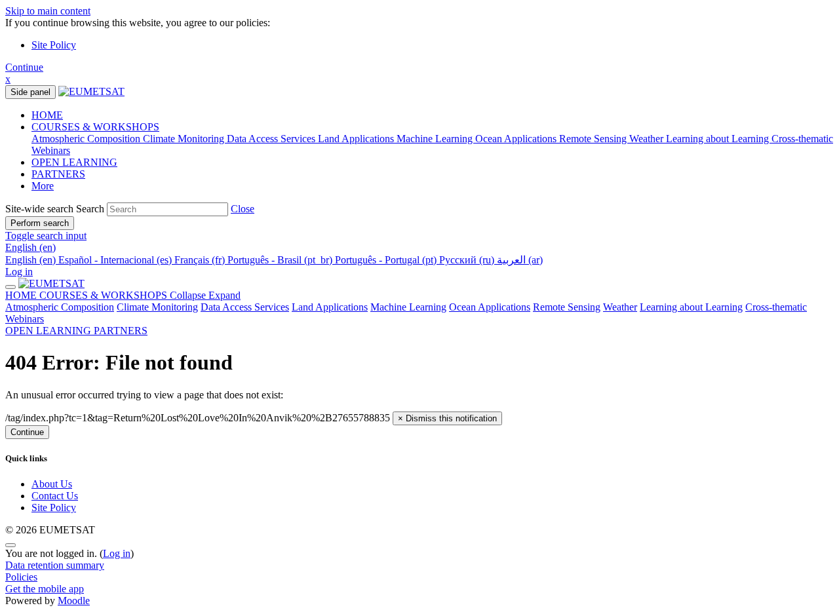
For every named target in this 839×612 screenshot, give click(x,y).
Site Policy (53, 44)
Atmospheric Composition (59, 307)
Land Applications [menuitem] (357, 138)
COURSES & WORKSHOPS (140, 295)
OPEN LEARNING (49, 330)
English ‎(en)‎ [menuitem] (31, 259)
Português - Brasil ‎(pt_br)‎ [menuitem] (281, 259)
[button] (242, 208)
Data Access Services (245, 307)
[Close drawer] (10, 287)
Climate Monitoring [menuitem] (185, 138)
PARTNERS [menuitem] (58, 174)
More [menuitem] (42, 185)
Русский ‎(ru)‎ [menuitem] (468, 259)
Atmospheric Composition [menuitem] (87, 138)
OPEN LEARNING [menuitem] (74, 162)
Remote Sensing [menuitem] (594, 138)
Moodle (74, 600)
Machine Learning (408, 307)
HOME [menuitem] (47, 115)
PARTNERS (120, 330)
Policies (21, 577)
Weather (620, 307)
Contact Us (54, 495)
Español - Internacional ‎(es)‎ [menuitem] (116, 259)
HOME (22, 295)
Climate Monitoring (157, 307)
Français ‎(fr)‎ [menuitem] (200, 259)
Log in (19, 271)
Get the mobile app (44, 588)
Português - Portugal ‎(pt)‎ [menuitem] (387, 259)
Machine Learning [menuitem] (436, 138)
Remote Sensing (566, 307)
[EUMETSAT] (51, 283)
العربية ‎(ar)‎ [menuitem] (520, 259)
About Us (51, 483)
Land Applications (330, 307)
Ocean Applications (489, 307)
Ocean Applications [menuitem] (517, 138)
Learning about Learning (691, 307)
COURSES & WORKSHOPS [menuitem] (95, 126)
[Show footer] (10, 545)
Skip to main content (47, 10)
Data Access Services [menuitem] (272, 138)
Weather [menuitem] (647, 138)
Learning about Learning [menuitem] (718, 138)
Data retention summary (54, 565)
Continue (24, 67)
